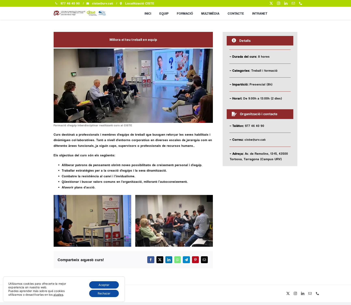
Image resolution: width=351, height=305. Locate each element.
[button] (57, 221)
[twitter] (271, 3)
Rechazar (104, 293)
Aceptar (104, 285)
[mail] (293, 3)
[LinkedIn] (168, 259)
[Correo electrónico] (204, 259)
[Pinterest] (195, 259)
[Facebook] (150, 259)
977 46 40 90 (70, 3)
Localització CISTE (139, 3)
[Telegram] (186, 259)
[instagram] (278, 3)
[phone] (300, 3)
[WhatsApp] (177, 259)
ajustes (58, 294)
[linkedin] (285, 3)
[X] (159, 259)
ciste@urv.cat (102, 3)
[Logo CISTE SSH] (81, 12)
